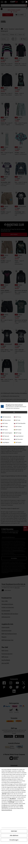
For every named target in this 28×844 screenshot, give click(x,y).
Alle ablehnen (14, 835)
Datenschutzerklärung (7, 810)
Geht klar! (14, 831)
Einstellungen (14, 840)
